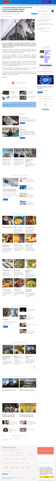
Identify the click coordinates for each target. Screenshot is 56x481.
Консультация (6, 117)
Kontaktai (35, 1)
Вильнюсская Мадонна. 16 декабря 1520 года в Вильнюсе (13, 430)
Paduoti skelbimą (45, 1)
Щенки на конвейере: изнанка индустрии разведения (30, 318)
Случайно (10, 437)
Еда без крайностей (29, 227)
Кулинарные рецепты (6, 217)
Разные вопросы (7, 118)
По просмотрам (17, 437)
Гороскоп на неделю (43, 76)
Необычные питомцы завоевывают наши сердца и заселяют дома (31, 332)
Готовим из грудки (6, 289)
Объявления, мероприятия (9, 309)
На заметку (17, 454)
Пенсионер (6, 179)
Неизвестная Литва (7, 378)
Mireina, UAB (34, 476)
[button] (4, 351)
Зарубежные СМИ (16, 458)
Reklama (39, 1)
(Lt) (50, 1)
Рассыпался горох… (18, 245)
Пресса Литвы (23, 458)
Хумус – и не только (18, 227)
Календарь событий (7, 403)
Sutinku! (46, 477)
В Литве (19, 4)
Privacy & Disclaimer (21, 476)
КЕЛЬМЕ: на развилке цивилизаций (27, 389)
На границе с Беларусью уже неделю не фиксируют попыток (13, 97)
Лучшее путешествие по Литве (9, 389)
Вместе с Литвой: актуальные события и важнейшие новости (30, 180)
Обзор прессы (6, 458)
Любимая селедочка (6, 270)
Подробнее (22, 123)
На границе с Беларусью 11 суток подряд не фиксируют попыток (31, 92)
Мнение (21, 454)
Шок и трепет (6, 319)
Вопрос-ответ (31, 454)
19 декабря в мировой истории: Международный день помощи (31, 422)
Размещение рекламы (15, 449)
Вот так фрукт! (17, 270)
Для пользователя (45, 99)
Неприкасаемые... (18, 356)
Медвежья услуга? (6, 159)
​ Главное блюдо (17, 289)
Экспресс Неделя (5, 216)
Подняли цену (23, 129)
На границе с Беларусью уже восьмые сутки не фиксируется (13, 92)
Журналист (13, 117)
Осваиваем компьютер (19, 159)
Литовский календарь (8, 404)
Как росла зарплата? (24, 117)
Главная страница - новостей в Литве (10, 4)
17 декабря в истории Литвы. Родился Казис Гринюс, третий (13, 422)
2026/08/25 (22, 114)
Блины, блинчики (29, 245)
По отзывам (5, 437)
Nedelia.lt (3, 449)
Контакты (8, 449)
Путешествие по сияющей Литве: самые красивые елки (31, 310)
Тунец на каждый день (7, 227)
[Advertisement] (22, 144)
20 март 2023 (12, 13)
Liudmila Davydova (6, 13)
